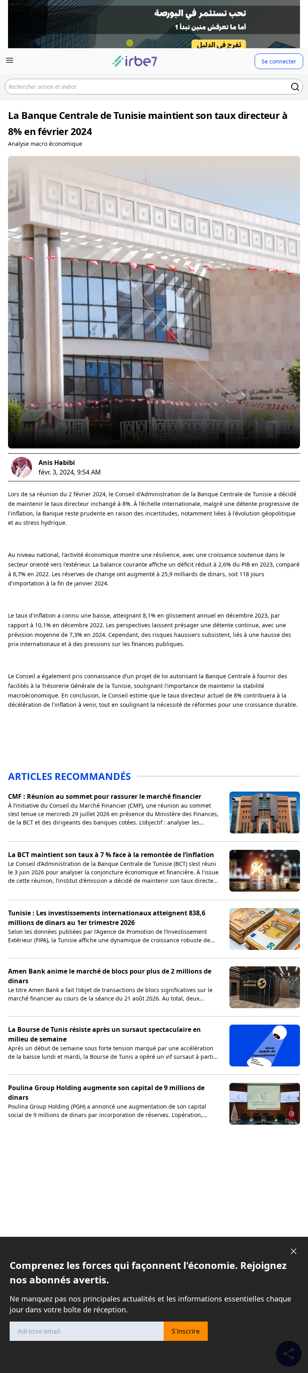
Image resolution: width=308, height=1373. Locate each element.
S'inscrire (186, 1331)
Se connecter (278, 61)
